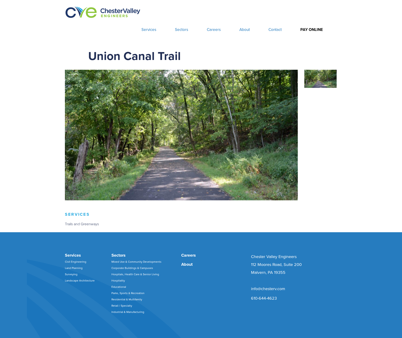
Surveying (71, 274)
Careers (214, 29)
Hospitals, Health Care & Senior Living (135, 274)
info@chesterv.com (268, 288)
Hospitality (118, 280)
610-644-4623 (264, 298)
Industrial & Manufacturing (127, 312)
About (244, 29)
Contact (275, 29)
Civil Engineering (75, 261)
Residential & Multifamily (126, 299)
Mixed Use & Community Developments (136, 261)
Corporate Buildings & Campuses (132, 268)
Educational (118, 286)
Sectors (181, 29)
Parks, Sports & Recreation (127, 293)
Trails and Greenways (82, 224)
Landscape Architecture (80, 280)
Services (148, 29)
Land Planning (74, 268)
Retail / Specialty (121, 305)
